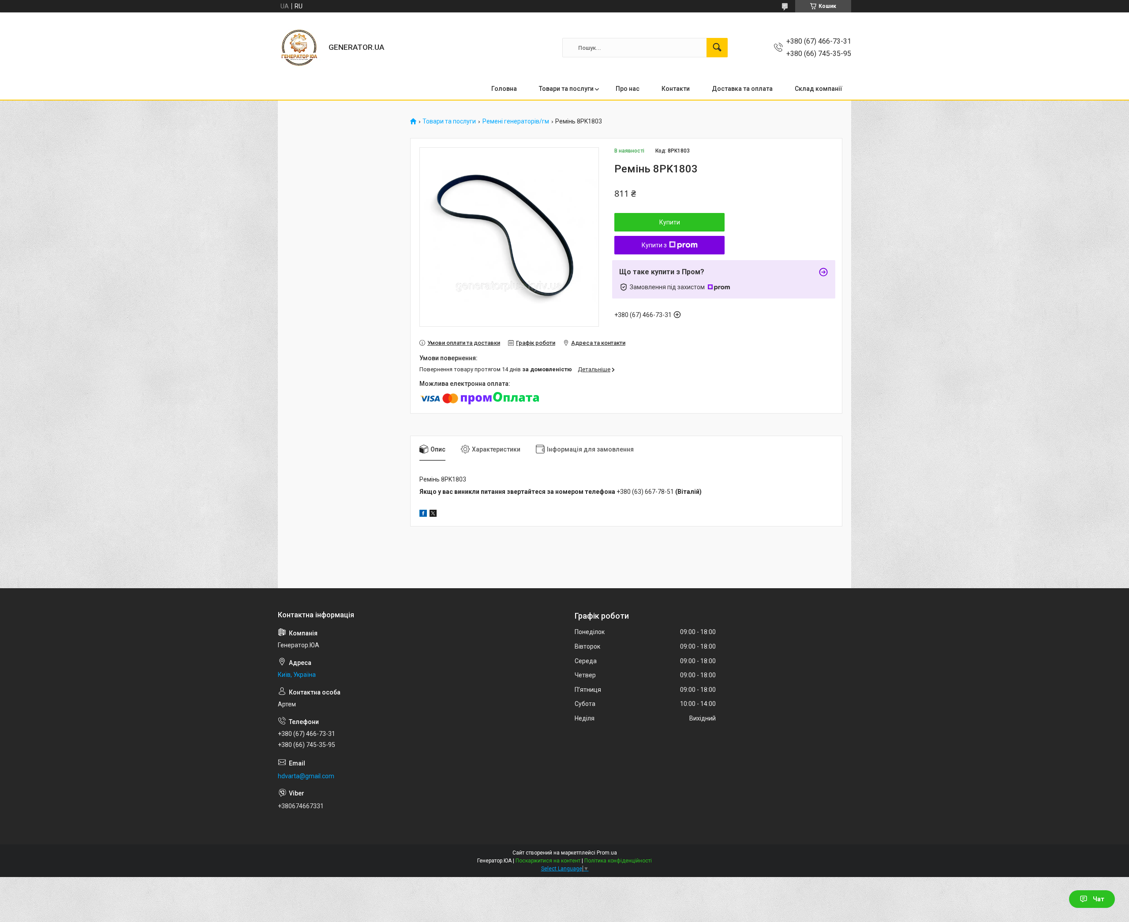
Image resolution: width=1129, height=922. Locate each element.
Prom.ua (607, 853)
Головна (504, 88)
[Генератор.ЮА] (300, 48)
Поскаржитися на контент (548, 861)
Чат (1098, 899)
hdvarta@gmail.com (306, 776)
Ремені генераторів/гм (515, 121)
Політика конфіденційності (618, 861)
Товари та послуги (566, 88)
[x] (433, 514)
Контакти (676, 88)
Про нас (627, 88)
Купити (669, 222)
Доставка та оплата (742, 88)
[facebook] (423, 514)
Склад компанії (818, 88)
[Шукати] (717, 47)
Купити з (654, 245)
